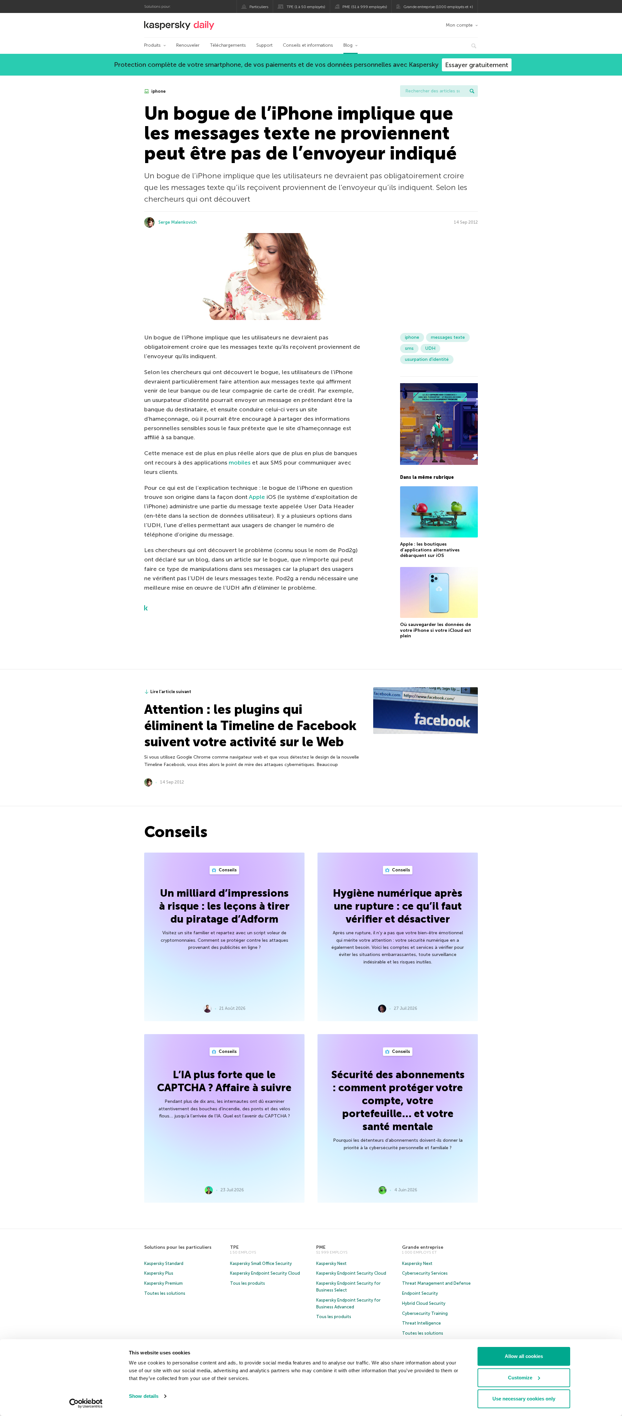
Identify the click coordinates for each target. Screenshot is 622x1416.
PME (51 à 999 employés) (364, 7)
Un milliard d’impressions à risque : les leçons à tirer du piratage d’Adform (224, 906)
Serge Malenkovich (177, 222)
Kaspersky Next (331, 1263)
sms (409, 348)
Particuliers (258, 7)
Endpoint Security (420, 1293)
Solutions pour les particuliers (178, 1247)
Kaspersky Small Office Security (261, 1263)
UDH (430, 348)
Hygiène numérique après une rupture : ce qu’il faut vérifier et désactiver (397, 906)
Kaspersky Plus (158, 1273)
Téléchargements (228, 45)
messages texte (448, 337)
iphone (158, 91)
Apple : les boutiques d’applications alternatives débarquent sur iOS (430, 549)
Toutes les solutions (164, 1293)
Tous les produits (247, 1283)
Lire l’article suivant (170, 691)
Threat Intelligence (421, 1323)
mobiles (239, 462)
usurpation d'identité (427, 359)
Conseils (227, 869)
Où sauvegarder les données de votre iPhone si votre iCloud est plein (435, 630)
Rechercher (472, 91)
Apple (256, 497)
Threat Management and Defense (436, 1283)
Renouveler (188, 45)
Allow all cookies (524, 1356)
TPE (234, 1247)
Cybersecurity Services (425, 1273)
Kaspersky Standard (163, 1263)
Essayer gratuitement (476, 65)
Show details (143, 1396)
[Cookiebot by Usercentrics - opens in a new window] (86, 1403)
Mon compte (459, 25)
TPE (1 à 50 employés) (306, 7)
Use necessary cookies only (523, 1398)
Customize (520, 1377)
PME (321, 1247)
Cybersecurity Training (425, 1313)
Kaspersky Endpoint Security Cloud (265, 1273)
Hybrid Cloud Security (423, 1303)
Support (264, 45)
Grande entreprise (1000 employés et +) (438, 7)
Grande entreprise (422, 1247)
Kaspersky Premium (163, 1283)
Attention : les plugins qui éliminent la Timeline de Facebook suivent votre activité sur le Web (250, 725)
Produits (152, 45)
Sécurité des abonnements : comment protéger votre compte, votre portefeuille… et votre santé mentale (398, 1100)
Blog (347, 45)
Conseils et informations (308, 45)
